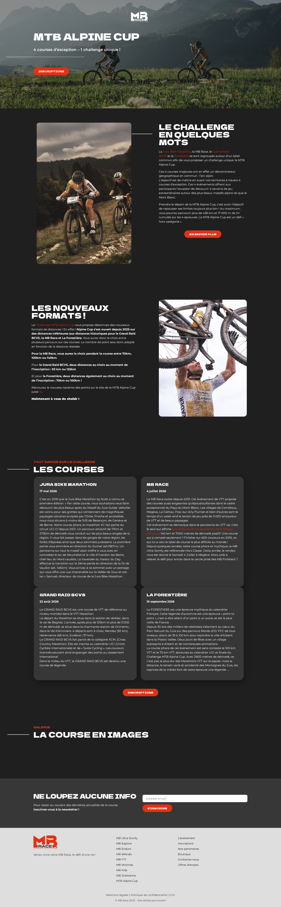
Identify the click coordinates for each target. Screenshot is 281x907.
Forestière (181, 156)
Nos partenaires (188, 849)
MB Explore (124, 843)
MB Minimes (124, 865)
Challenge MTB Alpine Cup (55, 325)
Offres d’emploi (188, 865)
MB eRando (124, 854)
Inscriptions (186, 843)
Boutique (184, 854)
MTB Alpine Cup (127, 881)
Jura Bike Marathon (177, 151)
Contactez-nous (188, 859)
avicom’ (161, 900)
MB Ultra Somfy (127, 838)
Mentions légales (117, 895)
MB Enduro (123, 849)
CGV (172, 895)
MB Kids (121, 870)
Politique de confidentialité (149, 895)
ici (40, 392)
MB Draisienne (126, 875)
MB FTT (121, 859)
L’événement (186, 838)
